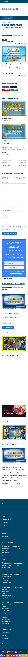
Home (3, 22)
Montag (15, 481)
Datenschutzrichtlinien (16, 273)
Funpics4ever (5, 632)
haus (13, 475)
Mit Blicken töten (7, 141)
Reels (3, 525)
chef (23, 469)
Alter (14, 467)
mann (20, 477)
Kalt (22, 475)
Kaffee (19, 475)
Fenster (7, 472)
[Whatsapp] (15, 34)
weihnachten (5, 488)
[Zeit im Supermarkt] (7, 602)
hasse (11, 475)
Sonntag (15, 486)
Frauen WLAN (6, 152)
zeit (11, 488)
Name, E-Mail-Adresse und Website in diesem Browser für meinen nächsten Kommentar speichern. (14, 228)
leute (15, 477)
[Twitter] (20, 34)
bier (17, 469)
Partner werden (6, 644)
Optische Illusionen (18, 587)
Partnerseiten (5, 530)
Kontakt (4, 533)
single (11, 486)
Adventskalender (5, 467)
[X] (9, 34)
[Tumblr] (4, 39)
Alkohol (10, 467)
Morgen (20, 480)
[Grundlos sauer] (14, 109)
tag (22, 486)
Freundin (22, 472)
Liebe (17, 477)
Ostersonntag (9, 41)
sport (18, 486)
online (7, 278)
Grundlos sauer (6, 118)
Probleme (11, 483)
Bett (8, 469)
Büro (20, 469)
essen (3, 472)
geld (3, 475)
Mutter (24, 480)
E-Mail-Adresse (7, 210)
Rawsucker (5, 638)
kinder (4, 477)
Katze (24, 475)
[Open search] (24, 18)
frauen (18, 472)
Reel (20, 483)
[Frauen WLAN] (14, 149)
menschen (7, 480)
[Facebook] (4, 34)
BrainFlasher (5, 641)
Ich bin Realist (19, 43)
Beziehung (13, 469)
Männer (5, 483)
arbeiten (4, 469)
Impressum (5, 536)
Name (4, 203)
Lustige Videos (6, 522)
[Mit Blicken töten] (14, 131)
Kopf (7, 477)
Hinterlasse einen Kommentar (16, 27)
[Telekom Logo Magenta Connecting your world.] (14, 416)
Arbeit (20, 467)
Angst (15, 83)
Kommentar (6, 182)
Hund (16, 475)
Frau (12, 472)
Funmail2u (5, 635)
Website (4, 217)
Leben (11, 477)
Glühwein (7, 475)
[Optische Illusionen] (7, 587)
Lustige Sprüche (9, 22)
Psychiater (16, 483)
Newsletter (5, 528)
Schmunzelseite (5, 486)
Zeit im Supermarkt (18, 602)
